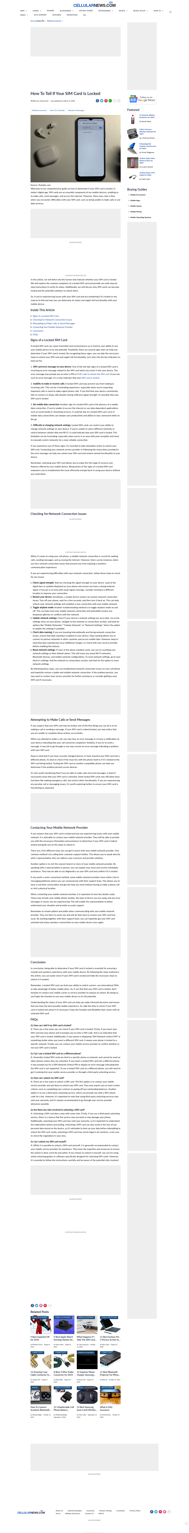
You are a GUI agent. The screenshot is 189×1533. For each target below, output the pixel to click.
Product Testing (105, 1511)
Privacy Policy (135, 1511)
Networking (105, 11)
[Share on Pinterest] (106, 100)
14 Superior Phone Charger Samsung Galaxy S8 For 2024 (86, 1375)
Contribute (120, 1511)
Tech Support (40, 15)
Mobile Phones (136, 212)
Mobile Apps (135, 200)
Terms (58, 1513)
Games (36, 11)
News (22, 15)
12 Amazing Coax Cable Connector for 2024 (40, 1375)
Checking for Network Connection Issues (52, 320)
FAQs (35, 335)
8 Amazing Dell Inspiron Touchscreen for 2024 (147, 146)
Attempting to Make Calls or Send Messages (54, 323)
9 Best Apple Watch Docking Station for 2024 (63, 1340)
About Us (59, 1511)
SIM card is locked (90, 378)
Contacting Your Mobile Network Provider (53, 327)
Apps (22, 11)
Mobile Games (136, 206)
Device (122, 11)
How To (157, 11)
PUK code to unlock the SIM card (93, 374)
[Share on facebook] (97, 100)
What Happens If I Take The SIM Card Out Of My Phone (86, 1340)
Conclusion (38, 331)
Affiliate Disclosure (72, 1513)
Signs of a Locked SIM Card (46, 316)
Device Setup (139, 11)
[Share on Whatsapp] (110, 100)
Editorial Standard (75, 1511)
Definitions (72, 15)
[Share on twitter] (101, 100)
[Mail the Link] (118, 100)
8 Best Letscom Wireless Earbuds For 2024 (147, 132)
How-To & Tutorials (57, 110)
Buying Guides (86, 11)
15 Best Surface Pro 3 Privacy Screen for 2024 (110, 1340)
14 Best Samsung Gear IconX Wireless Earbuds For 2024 (87, 1410)
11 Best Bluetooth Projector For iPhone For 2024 (110, 1375)
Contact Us (89, 1513)
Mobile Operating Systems (140, 217)
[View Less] (50, 1305)
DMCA (101, 1513)
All (84, 15)
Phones (50, 11)
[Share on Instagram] (41, 1305)
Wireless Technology (76, 110)
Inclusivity (90, 1511)
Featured (56, 15)
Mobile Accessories (39, 110)
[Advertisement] (94, 1526)
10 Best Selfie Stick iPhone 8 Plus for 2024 (147, 161)
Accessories (65, 11)
